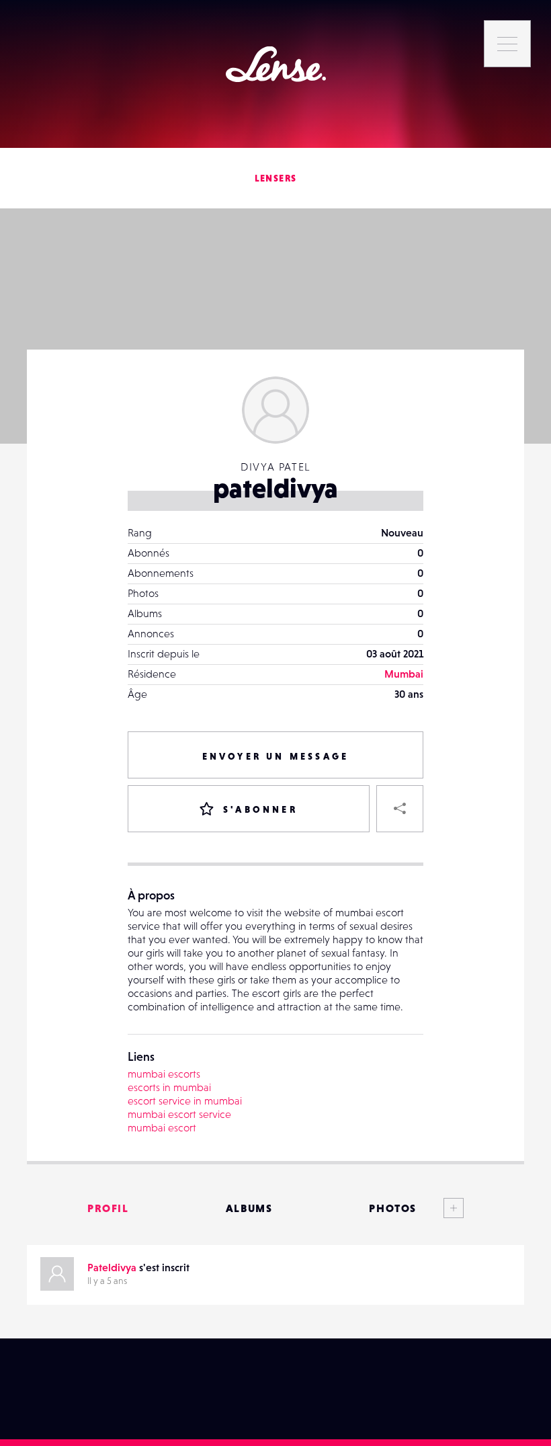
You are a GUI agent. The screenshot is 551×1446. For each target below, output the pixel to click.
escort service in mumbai (185, 1100)
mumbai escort (162, 1127)
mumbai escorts (164, 1074)
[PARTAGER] (399, 808)
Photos (393, 1208)
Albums (249, 1208)
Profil (108, 1208)
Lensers (276, 178)
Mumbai (403, 674)
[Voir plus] (440, 1208)
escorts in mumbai (169, 1087)
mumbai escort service (179, 1114)
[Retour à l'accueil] (276, 64)
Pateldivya (111, 1267)
